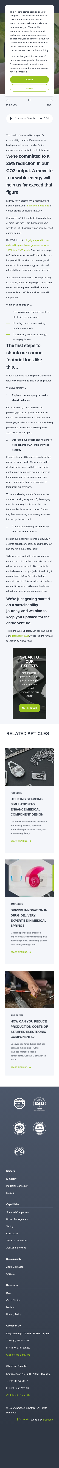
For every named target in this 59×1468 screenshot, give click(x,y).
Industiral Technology (17, 1185)
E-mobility (11, 1178)
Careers (10, 1274)
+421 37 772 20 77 (18, 1381)
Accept (29, 79)
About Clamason (14, 1266)
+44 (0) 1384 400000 (19, 1340)
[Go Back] (29, 100)
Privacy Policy (13, 1314)
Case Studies (13, 1300)
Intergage (48, 1419)
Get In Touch (29, 708)
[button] (11, 118)
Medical (10, 1193)
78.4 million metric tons (37, 205)
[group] (29, 118)
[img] (41, 118)
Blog (8, 1293)
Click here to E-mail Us (18, 1354)
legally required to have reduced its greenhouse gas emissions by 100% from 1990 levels (28, 245)
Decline (29, 88)
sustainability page (19, 635)
